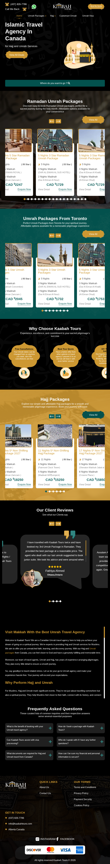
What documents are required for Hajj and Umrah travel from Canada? (26, 755)
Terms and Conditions (85, 787)
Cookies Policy (81, 805)
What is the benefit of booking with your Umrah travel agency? (25, 728)
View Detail (44, 189)
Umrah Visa (88, 16)
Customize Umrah (68, 16)
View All (93, 120)
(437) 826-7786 (16, 818)
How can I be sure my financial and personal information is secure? (79, 755)
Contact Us (45, 793)
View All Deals (16, 55)
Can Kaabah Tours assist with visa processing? (23, 742)
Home (19, 16)
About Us (44, 787)
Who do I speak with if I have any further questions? (77, 742)
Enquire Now (24, 189)
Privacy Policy (81, 793)
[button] (24, 199)
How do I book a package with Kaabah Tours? (76, 728)
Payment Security (83, 799)
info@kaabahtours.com (20, 824)
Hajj (52, 16)
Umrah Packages (36, 16)
